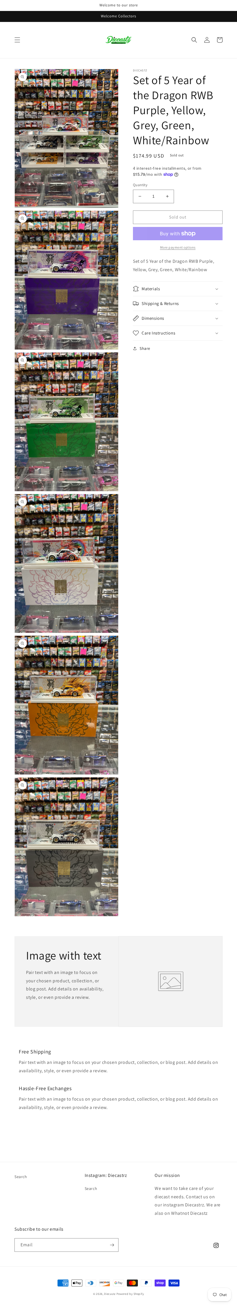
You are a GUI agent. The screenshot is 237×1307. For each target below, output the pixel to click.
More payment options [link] (178, 247)
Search (20, 1176)
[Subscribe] (111, 1245)
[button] (17, 40)
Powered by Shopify (130, 1294)
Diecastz (110, 1294)
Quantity (140, 184)
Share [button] (145, 348)
